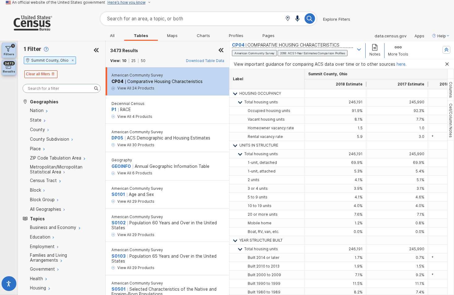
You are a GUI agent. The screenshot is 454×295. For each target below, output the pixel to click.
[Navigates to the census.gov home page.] (26, 28)
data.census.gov (390, 35)
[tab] (451, 90)
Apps (419, 35)
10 (124, 61)
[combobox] (208, 18)
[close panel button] (220, 51)
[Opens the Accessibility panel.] (9, 285)
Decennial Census (128, 104)
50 (143, 61)
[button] (288, 19)
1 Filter (32, 49)
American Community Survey (137, 75)
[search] (62, 88)
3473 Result (124, 50)
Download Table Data (205, 61)
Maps (172, 35)
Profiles (236, 35)
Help (441, 35)
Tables (141, 35)
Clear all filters (38, 74)
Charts (203, 35)
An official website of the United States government (58, 2)
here (401, 64)
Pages (269, 35)
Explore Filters (336, 19)
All (112, 35)
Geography (121, 160)
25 (133, 61)
